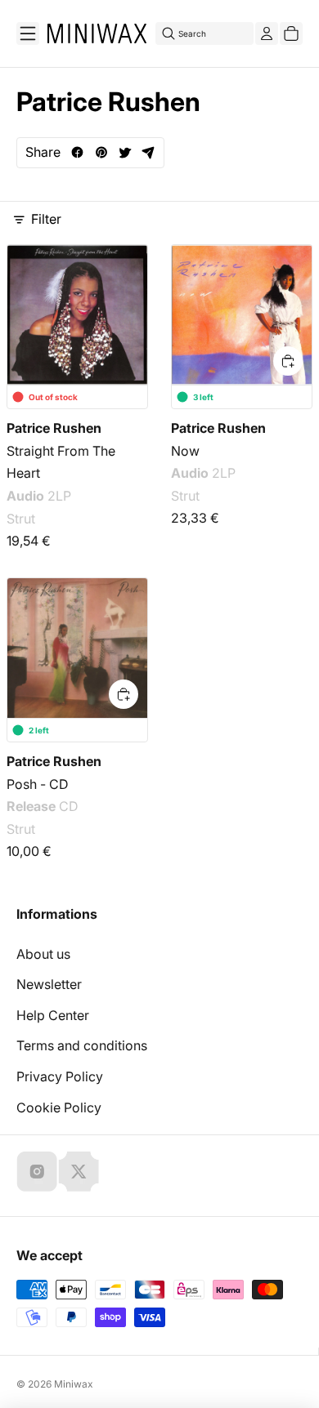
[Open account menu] (266, 33)
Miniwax (73, 1384)
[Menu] (27, 33)
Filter (46, 219)
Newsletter (49, 984)
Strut (21, 518)
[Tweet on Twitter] (125, 152)
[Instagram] (36, 1171)
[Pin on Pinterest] (101, 152)
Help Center (52, 1015)
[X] (78, 1171)
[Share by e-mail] (148, 152)
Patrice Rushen (54, 428)
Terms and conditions (81, 1045)
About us (43, 954)
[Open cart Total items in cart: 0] (291, 33)
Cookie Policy (58, 1107)
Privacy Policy (59, 1076)
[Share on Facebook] (77, 152)
